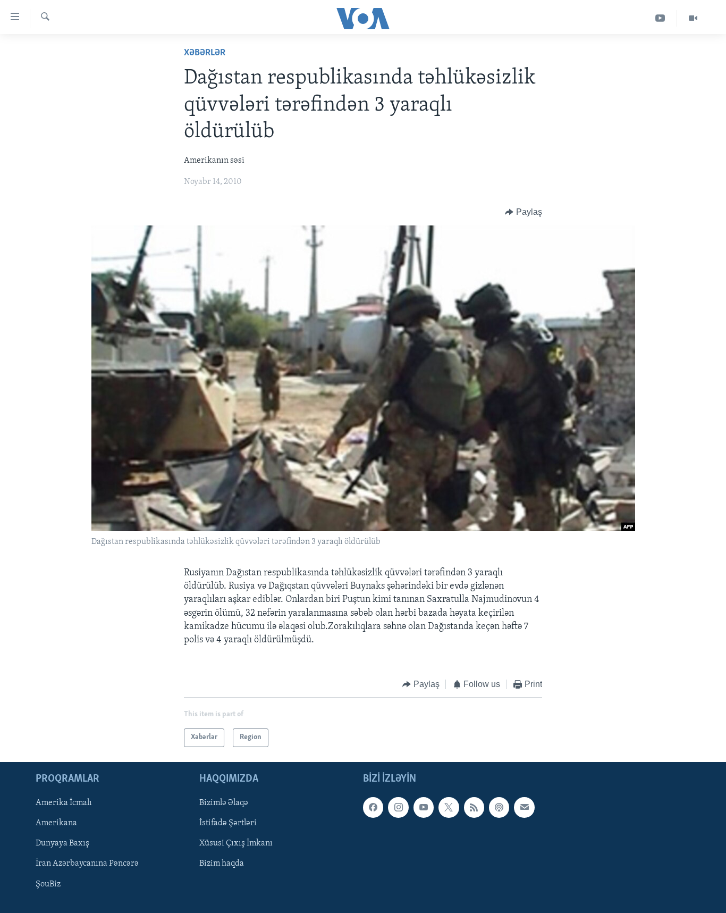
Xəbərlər (204, 53)
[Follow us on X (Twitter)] (448, 807)
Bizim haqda (221, 863)
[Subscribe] (524, 807)
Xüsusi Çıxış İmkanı (236, 843)
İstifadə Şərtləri (228, 823)
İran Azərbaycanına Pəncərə (87, 863)
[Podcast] (499, 807)
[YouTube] (660, 18)
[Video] (693, 18)
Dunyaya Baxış (62, 843)
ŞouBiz (48, 884)
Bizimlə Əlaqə (223, 803)
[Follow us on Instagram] (398, 807)
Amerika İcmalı (64, 803)
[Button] (523, 212)
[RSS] (474, 807)
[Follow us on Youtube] (423, 807)
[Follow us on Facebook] (373, 807)
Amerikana (56, 823)
